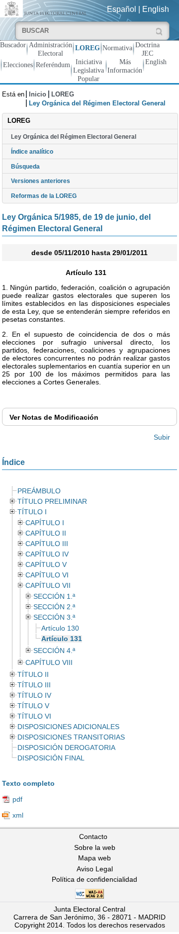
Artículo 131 (61, 639)
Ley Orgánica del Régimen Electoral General (73, 136)
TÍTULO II (33, 674)
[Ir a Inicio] (45, 8)
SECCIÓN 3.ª (54, 617)
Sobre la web (94, 847)
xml (17, 815)
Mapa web (94, 858)
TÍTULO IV (34, 695)
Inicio (37, 94)
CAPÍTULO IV (47, 554)
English (155, 9)
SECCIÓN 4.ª (54, 650)
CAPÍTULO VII (48, 585)
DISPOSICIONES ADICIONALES (68, 727)
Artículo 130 (60, 628)
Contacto (93, 837)
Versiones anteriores (40, 181)
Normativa (117, 48)
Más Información (124, 66)
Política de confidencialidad (94, 879)
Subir (162, 437)
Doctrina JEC (147, 49)
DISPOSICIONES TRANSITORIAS (71, 737)
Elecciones (18, 65)
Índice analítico (32, 151)
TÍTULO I (32, 512)
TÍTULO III (34, 685)
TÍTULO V (33, 706)
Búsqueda (25, 166)
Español (121, 9)
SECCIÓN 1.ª (54, 596)
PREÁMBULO (39, 491)
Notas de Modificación (53, 417)
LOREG (87, 48)
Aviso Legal (95, 869)
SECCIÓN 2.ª (54, 607)
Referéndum (53, 65)
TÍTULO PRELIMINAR (52, 501)
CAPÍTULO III (46, 544)
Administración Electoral (50, 49)
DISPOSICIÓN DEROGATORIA (66, 747)
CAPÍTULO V (46, 564)
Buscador (13, 45)
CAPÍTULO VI (47, 575)
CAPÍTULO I (44, 523)
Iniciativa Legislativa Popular (88, 70)
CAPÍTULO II (45, 533)
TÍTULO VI (34, 716)
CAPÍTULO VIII (49, 662)
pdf (17, 799)
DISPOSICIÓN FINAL (51, 758)
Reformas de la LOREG (44, 195)
